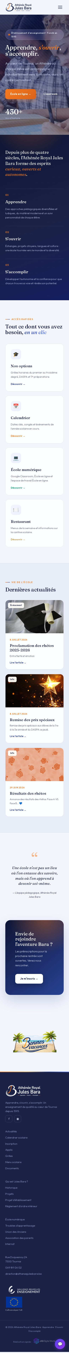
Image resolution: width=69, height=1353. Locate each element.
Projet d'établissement (18, 1200)
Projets (9, 1193)
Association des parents (19, 1238)
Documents (12, 1168)
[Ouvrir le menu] (60, 7)
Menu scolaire (13, 1162)
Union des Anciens (15, 1231)
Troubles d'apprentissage (20, 1225)
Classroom (50, 94)
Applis (9, 1149)
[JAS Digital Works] (44, 1341)
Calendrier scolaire (16, 1137)
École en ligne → (20, 94)
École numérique (15, 1219)
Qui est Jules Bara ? (16, 1181)
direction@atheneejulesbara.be (23, 1273)
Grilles (9, 1156)
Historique (11, 1187)
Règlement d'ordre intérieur (21, 1206)
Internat (10, 1244)
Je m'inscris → (29, 978)
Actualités (11, 1131)
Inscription (11, 1143)
